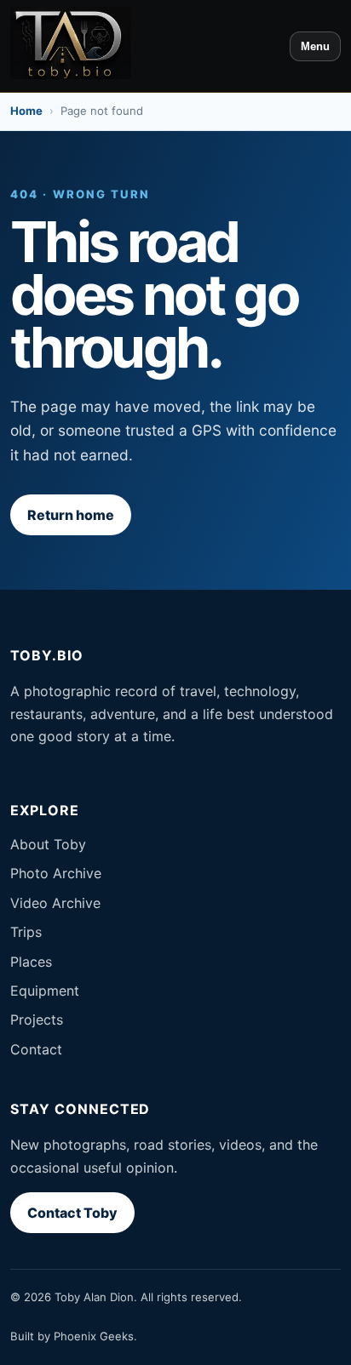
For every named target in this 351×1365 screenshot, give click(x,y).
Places (31, 961)
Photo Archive (55, 873)
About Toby (48, 844)
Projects (36, 1019)
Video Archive (55, 902)
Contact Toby (72, 1212)
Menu (315, 46)
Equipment (44, 990)
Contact (36, 1049)
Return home (70, 514)
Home (26, 110)
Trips (26, 931)
